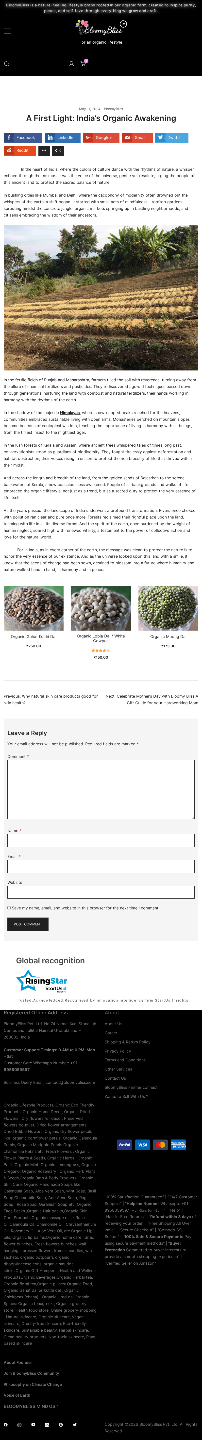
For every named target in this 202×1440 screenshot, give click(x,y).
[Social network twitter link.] (75, 1424)
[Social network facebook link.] (6, 1424)
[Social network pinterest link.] (61, 1424)
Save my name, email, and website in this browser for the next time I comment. (85, 907)
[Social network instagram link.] (19, 1424)
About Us (113, 1023)
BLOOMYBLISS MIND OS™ (31, 1406)
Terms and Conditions (125, 1059)
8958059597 (117, 1210)
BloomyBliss (113, 109)
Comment (18, 756)
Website (14, 882)
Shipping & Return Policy (128, 1041)
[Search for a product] (7, 63)
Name (14, 830)
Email (14, 856)
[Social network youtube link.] (33, 1424)
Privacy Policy (118, 1051)
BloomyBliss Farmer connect (131, 1087)
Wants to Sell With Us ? (126, 1096)
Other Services (118, 1069)
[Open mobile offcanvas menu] (7, 30)
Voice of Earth (17, 1395)
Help (174, 1210)
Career (111, 1032)
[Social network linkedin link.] (47, 1424)
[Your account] (71, 64)
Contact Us (115, 1078)
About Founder (18, 1362)
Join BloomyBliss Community (31, 1373)
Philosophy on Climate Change (33, 1384)
